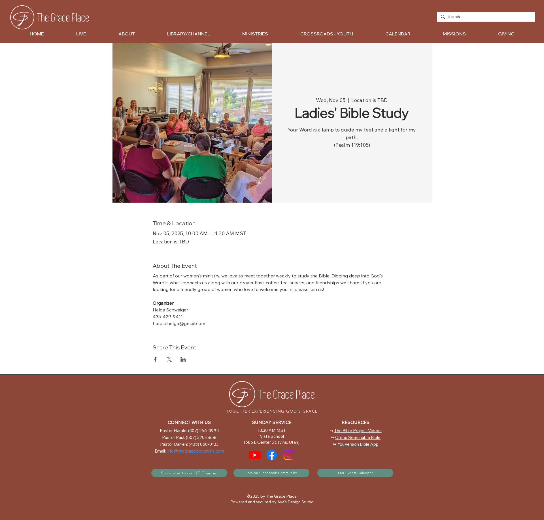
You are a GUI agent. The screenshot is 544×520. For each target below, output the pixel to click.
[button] (126, 33)
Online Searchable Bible (358, 437)
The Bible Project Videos (358, 430)
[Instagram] (289, 455)
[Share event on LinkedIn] (183, 359)
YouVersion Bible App (358, 444)
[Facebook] (272, 455)
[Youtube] (255, 455)
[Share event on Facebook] (155, 359)
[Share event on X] (169, 359)
